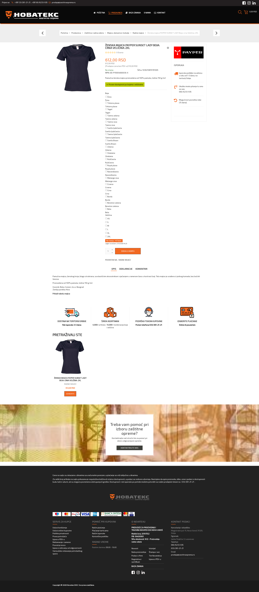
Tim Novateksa (155, 555)
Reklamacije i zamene (62, 542)
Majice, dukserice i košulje (118, 33)
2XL (109, 236)
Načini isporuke (98, 533)
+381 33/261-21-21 (22, 2)
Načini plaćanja (98, 527)
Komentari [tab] (141, 268)
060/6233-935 (177, 545)
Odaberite (70, 394)
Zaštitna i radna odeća (94, 33)
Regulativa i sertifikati (137, 560)
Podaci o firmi (137, 555)
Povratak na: (118, 260)
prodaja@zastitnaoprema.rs (64, 2)
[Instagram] (138, 572)
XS (108, 218)
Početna (64, 33)
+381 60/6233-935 (39, 2)
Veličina (108, 215)
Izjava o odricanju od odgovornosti (67, 548)
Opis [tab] (114, 268)
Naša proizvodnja (139, 552)
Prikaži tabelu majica (61, 293)
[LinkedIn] (143, 572)
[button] (168, 48)
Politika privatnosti (61, 533)
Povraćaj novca (59, 545)
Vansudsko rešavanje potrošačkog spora (67, 552)
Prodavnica (76, 33)
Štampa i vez (154, 552)
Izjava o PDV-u (59, 539)
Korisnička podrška (100, 536)
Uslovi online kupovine (62, 530)
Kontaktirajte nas (129, 448)
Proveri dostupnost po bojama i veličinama (126, 84)
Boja (107, 93)
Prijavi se (6, 2)
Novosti (135, 548)
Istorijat (152, 548)
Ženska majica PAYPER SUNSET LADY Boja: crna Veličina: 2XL (70, 379)
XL (108, 233)
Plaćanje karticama (100, 530)
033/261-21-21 (188, 482)
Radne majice (138, 33)
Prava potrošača (60, 536)
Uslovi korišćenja (60, 527)
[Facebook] (133, 572)
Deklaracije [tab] (125, 268)
